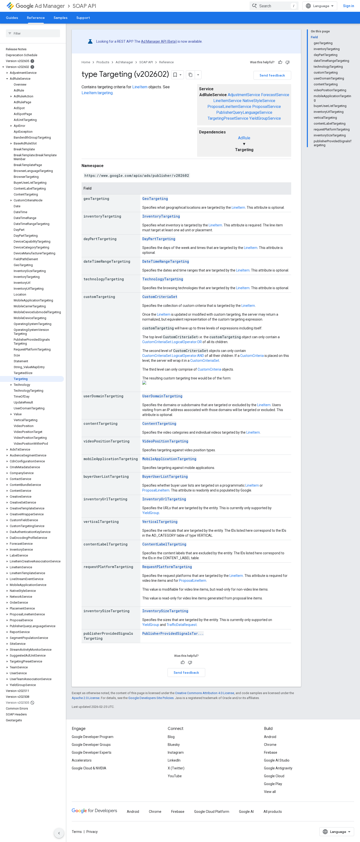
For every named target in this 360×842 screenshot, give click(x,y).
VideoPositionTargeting (165, 441)
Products (102, 62)
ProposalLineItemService (229, 106)
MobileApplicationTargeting (169, 458)
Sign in (348, 6)
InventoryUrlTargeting (164, 499)
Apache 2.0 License (85, 698)
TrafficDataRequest (182, 625)
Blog (171, 737)
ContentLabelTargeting (164, 544)
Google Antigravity (278, 768)
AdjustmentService (244, 94)
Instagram (176, 752)
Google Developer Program (92, 737)
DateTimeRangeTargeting (165, 261)
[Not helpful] (287, 62)
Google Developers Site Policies (151, 698)
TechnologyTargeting (162, 279)
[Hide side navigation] (59, 833)
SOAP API (84, 6)
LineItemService (227, 100)
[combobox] (274, 5)
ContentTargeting (159, 423)
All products (273, 812)
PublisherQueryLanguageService (244, 112)
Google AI (246, 812)
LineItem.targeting (97, 93)
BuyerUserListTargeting (165, 476)
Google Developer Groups (91, 745)
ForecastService (275, 94)
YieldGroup (150, 513)
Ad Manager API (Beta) (159, 41)
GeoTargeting (155, 198)
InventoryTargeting (161, 216)
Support (83, 17)
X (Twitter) (176, 768)
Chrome (270, 745)
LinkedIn (174, 760)
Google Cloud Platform (211, 812)
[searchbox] (33, 33)
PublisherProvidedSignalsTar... (173, 633)
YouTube (175, 776)
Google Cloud (274, 776)
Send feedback (272, 75)
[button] (32, 67)
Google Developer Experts (91, 752)
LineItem (139, 87)
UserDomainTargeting (162, 396)
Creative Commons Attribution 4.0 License (204, 693)
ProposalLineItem (155, 490)
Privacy (92, 832)
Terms (77, 832)
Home (86, 62)
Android (270, 737)
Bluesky (174, 745)
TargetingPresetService (228, 118)
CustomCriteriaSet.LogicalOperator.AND (173, 356)
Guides (12, 17)
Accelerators (82, 760)
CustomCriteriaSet (159, 296)
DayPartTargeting (158, 238)
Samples (61, 17)
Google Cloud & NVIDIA (89, 768)
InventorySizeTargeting (165, 611)
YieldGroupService (265, 118)
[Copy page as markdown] (190, 75)
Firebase (270, 752)
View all (270, 792)
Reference (36, 17)
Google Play (273, 784)
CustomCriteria (252, 356)
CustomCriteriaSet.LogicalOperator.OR (172, 342)
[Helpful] (280, 62)
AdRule (244, 138)
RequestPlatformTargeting (167, 566)
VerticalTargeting (160, 521)
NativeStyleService (258, 100)
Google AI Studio (276, 760)
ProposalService (266, 106)
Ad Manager (50, 6)
